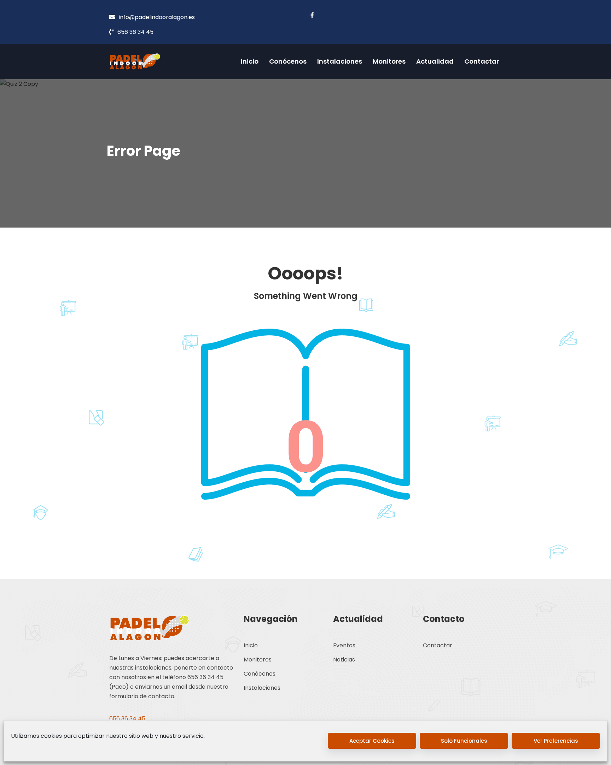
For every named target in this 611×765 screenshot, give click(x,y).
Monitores (389, 61)
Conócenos (288, 61)
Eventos (344, 645)
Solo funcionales (464, 741)
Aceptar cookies (372, 741)
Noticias (344, 659)
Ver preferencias (556, 741)
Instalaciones (339, 61)
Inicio (249, 61)
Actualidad (435, 61)
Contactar (481, 61)
